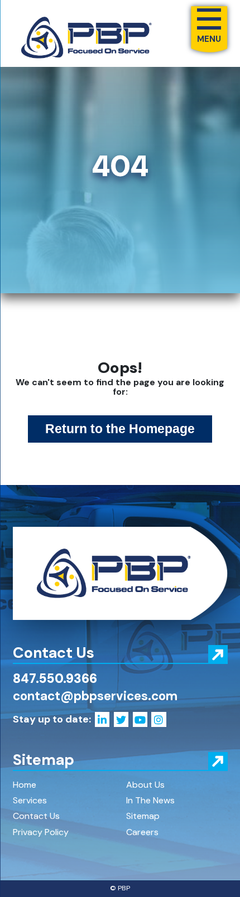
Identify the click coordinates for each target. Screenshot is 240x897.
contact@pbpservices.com (95, 696)
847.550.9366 (55, 679)
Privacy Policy (41, 832)
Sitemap (143, 816)
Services (30, 800)
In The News (150, 800)
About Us (145, 785)
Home (24, 785)
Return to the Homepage (120, 429)
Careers (142, 832)
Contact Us (36, 816)
